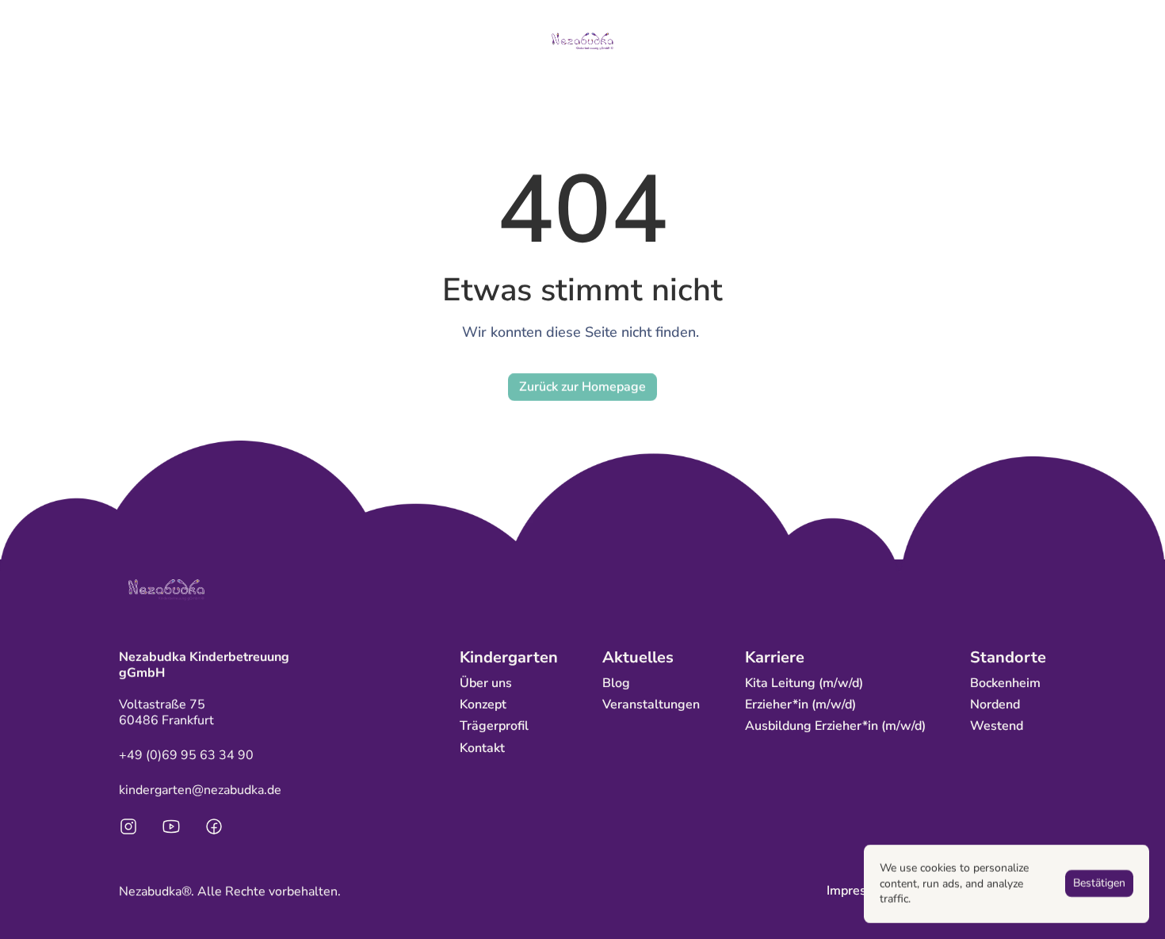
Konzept (483, 704)
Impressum (859, 890)
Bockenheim (1005, 683)
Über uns (486, 683)
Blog (616, 683)
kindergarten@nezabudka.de (200, 790)
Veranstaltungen (651, 704)
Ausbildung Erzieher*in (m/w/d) (835, 726)
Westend (996, 726)
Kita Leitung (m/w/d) (804, 683)
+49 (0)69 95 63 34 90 (186, 755)
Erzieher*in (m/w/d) (800, 704)
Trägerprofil (494, 726)
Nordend (995, 704)
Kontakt (482, 748)
